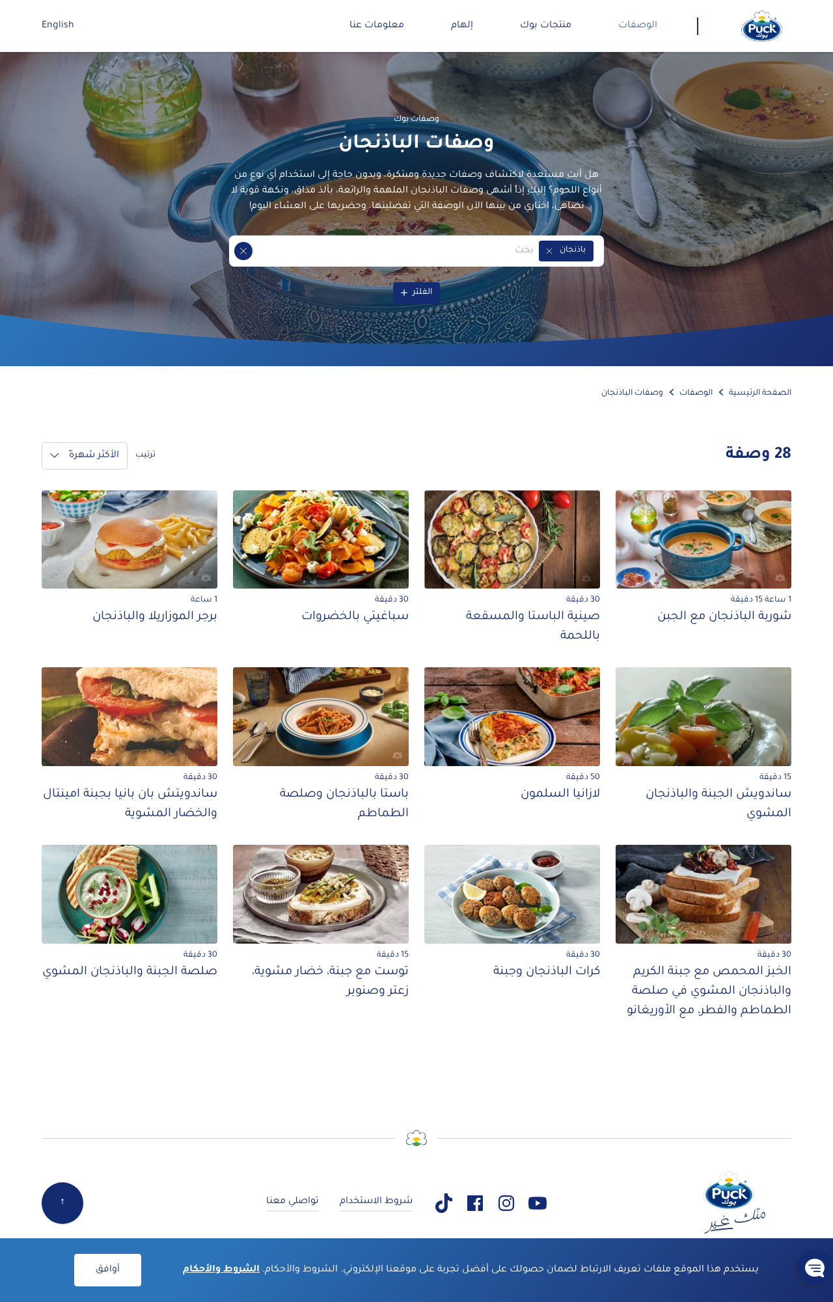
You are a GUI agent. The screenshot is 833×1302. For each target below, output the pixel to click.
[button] (549, 251)
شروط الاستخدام (376, 1202)
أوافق (108, 1270)
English (58, 26)
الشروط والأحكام (221, 1270)
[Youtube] (537, 1203)
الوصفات (696, 393)
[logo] (762, 26)
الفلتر (422, 292)
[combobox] (393, 251)
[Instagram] (506, 1203)
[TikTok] (443, 1203)
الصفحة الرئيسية (760, 393)
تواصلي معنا (292, 1202)
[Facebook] (475, 1203)
